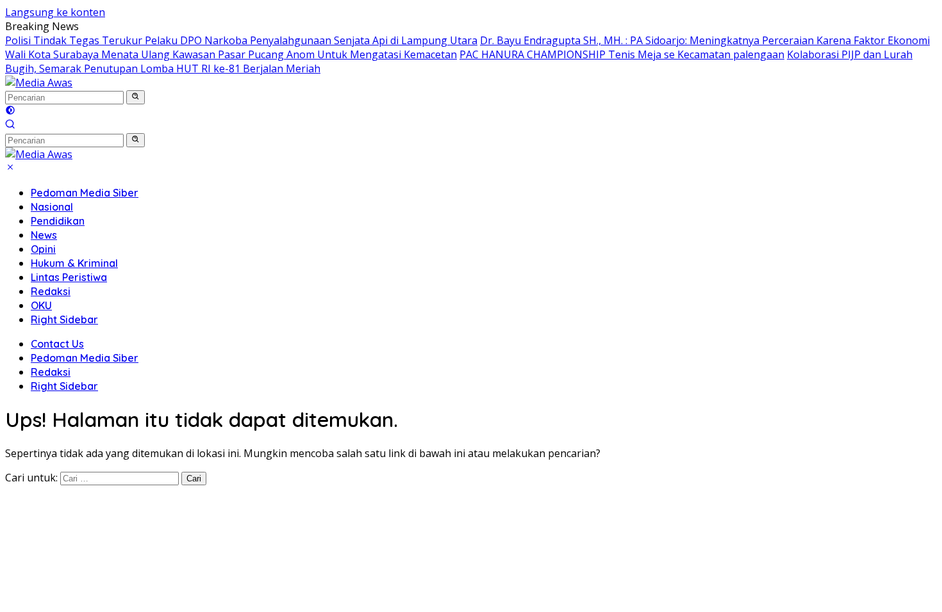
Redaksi (50, 291)
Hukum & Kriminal (74, 263)
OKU (41, 305)
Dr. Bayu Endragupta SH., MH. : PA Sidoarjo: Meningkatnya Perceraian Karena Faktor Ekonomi (705, 40)
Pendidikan (58, 220)
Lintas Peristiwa (69, 277)
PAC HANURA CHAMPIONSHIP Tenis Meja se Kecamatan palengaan (621, 54)
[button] (135, 97)
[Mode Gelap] (10, 111)
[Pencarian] (10, 125)
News (44, 235)
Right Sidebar (64, 319)
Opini (43, 249)
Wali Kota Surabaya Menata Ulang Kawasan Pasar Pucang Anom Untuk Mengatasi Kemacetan (231, 54)
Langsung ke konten (55, 12)
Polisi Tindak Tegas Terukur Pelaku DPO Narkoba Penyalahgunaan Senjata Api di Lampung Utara (241, 40)
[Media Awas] (38, 83)
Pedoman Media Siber (84, 192)
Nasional (52, 206)
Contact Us (57, 343)
